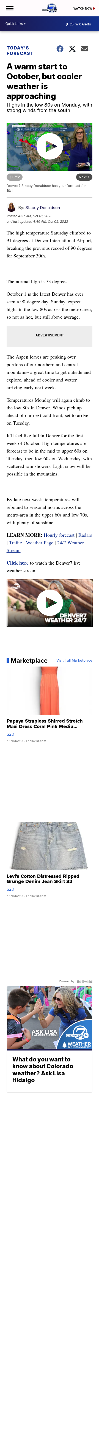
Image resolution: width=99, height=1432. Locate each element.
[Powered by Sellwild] (84, 981)
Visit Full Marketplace (74, 660)
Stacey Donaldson (42, 207)
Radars (85, 535)
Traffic (15, 542)
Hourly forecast (59, 535)
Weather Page (39, 542)
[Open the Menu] (9, 8)
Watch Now (83, 8)
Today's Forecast (20, 50)
